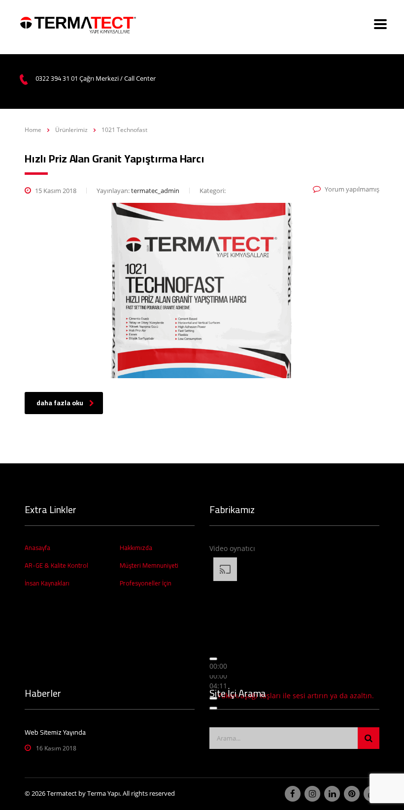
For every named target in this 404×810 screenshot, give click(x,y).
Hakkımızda (136, 547)
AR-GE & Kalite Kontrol (56, 565)
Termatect (62, 793)
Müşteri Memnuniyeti (149, 565)
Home (33, 130)
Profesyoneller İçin (145, 583)
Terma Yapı (103, 793)
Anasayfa (37, 547)
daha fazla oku (59, 402)
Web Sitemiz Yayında (55, 732)
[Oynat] (213, 658)
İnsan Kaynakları (47, 583)
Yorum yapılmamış (352, 189)
